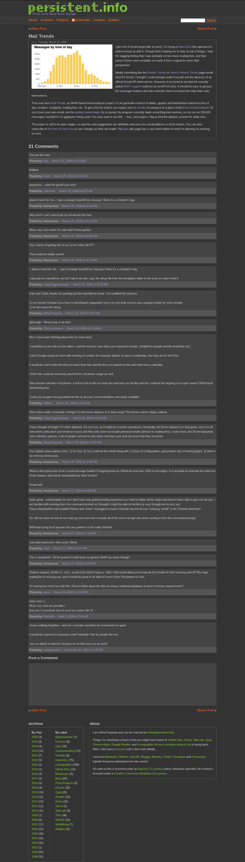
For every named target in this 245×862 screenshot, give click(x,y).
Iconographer (63, 764)
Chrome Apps (101, 744)
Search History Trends (184, 72)
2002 (35, 847)
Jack (46, 548)
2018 (35, 773)
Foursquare (199, 756)
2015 (35, 787)
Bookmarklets (64, 737)
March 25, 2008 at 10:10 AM (79, 206)
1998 (35, 856)
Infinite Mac (62, 769)
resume (121, 749)
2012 (35, 801)
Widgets (60, 829)
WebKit (59, 819)
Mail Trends (41, 36)
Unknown (49, 191)
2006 (35, 829)
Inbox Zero (185, 46)
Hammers (61, 760)
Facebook (179, 756)
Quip (58, 792)
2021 (35, 760)
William (48, 403)
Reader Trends (156, 72)
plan (125, 128)
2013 (35, 796)
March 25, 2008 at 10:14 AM (79, 221)
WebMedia (62, 824)
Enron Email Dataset (196, 107)
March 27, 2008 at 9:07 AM (70, 548)
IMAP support (132, 86)
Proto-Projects (64, 783)
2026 (35, 737)
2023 (35, 750)
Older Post (38, 28)
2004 (35, 838)
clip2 (58, 746)
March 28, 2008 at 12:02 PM (71, 592)
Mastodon (111, 756)
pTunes (60, 787)
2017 (35, 778)
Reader (60, 796)
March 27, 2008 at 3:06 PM (79, 563)
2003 (35, 842)
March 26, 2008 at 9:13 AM (84, 328)
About (33, 20)
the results (139, 107)
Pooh (47, 176)
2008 (35, 819)
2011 (35, 806)
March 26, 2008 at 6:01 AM (83, 313)
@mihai (113, 20)
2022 (35, 755)
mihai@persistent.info (160, 732)
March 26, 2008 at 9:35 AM (90, 418)
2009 (35, 815)
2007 (35, 824)
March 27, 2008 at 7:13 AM (79, 533)
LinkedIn (134, 756)
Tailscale (60, 810)
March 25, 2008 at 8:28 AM (69, 160)
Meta (58, 778)
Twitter (167, 756)
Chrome (60, 741)
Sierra (59, 806)
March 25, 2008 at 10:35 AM (79, 236)
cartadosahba (52, 649)
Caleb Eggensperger (56, 284)
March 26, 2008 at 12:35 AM (90, 284)
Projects (63, 20)
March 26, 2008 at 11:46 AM (79, 461)
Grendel (60, 755)
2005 (35, 833)
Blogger (145, 756)
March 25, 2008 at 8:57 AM (76, 191)
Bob (46, 160)
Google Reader (120, 744)
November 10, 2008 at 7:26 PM (83, 649)
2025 (35, 741)
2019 (35, 769)
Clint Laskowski (53, 328)
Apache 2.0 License (150, 768)
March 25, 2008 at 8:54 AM (70, 176)
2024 (35, 746)
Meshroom (62, 773)
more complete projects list (174, 744)
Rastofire (49, 616)
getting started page (87, 112)
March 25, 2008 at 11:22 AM (79, 260)
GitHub (123, 756)
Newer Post (206, 28)
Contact (99, 20)
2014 (35, 792)
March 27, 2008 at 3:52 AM (79, 490)
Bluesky (157, 756)
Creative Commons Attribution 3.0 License (140, 773)
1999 (35, 852)
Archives (47, 20)
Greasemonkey (65, 750)
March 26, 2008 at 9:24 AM (73, 403)
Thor (58, 815)
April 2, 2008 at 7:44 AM (73, 616)
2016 (35, 783)
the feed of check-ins (61, 128)
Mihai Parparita (53, 313)
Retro (58, 801)
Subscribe (82, 20)
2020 (35, 764)
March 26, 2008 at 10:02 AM (83, 442)
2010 (35, 810)
